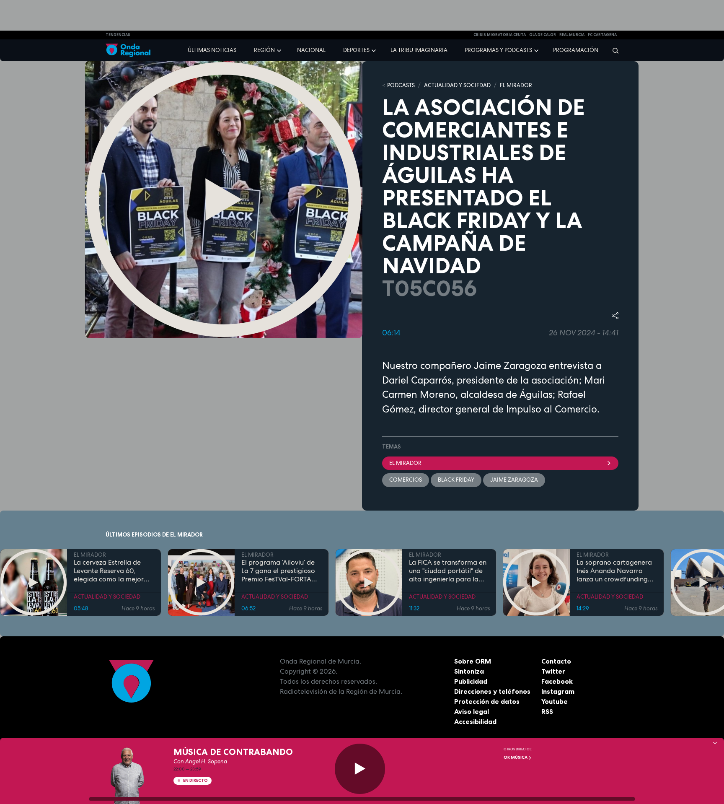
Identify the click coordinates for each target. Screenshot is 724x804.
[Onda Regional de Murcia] (128, 50)
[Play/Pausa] (360, 769)
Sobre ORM (472, 661)
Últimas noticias (212, 50)
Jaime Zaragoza (514, 479)
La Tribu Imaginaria (418, 50)
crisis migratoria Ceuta (499, 34)
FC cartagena (602, 34)
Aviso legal (471, 711)
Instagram (557, 691)
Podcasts (401, 85)
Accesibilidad (475, 721)
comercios (405, 479)
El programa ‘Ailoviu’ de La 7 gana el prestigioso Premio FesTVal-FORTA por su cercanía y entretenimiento (278, 571)
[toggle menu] (280, 50)
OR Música (516, 757)
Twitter (553, 671)
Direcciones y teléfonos (492, 691)
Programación (575, 50)
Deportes (356, 50)
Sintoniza (469, 671)
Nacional (311, 50)
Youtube (554, 701)
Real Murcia (571, 34)
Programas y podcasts (498, 50)
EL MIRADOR (516, 85)
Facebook (557, 681)
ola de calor (542, 34)
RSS (547, 711)
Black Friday (456, 479)
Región (264, 50)
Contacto (556, 661)
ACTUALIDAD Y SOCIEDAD (457, 85)
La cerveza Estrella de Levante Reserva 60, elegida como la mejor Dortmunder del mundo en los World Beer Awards (114, 571)
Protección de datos (487, 701)
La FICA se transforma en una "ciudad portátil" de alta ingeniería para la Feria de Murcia (447, 571)
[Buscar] (612, 50)
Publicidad (470, 681)
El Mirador (405, 463)
